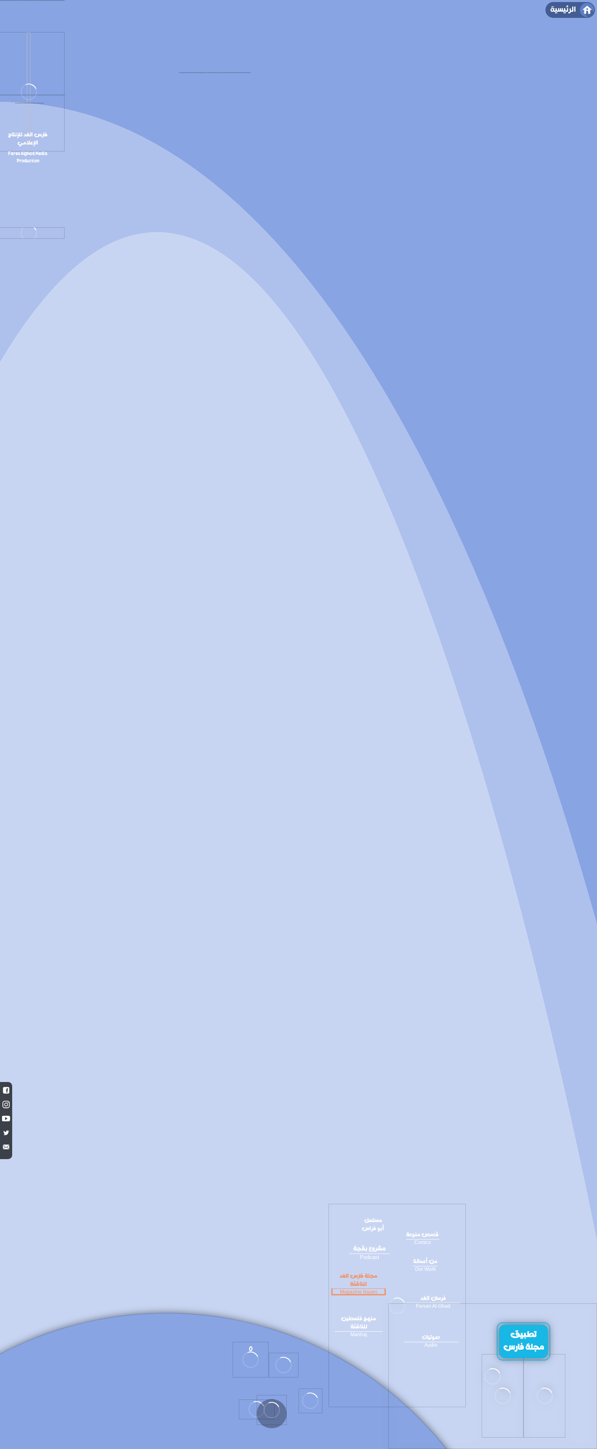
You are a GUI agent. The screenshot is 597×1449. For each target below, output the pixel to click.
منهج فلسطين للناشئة (358, 1326)
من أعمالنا (425, 1265)
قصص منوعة (422, 1238)
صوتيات (431, 1341)
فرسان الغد (433, 1302)
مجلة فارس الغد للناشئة (358, 1283)
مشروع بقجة (369, 1252)
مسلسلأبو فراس (373, 1225)
